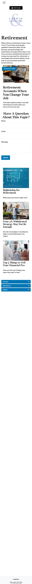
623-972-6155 (18, 582)
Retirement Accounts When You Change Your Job (16, 93)
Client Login (17, 8)
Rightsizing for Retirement (11, 191)
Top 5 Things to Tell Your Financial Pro (14, 264)
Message (4, 142)
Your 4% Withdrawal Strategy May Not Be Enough (15, 224)
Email (3, 131)
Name (3, 121)
